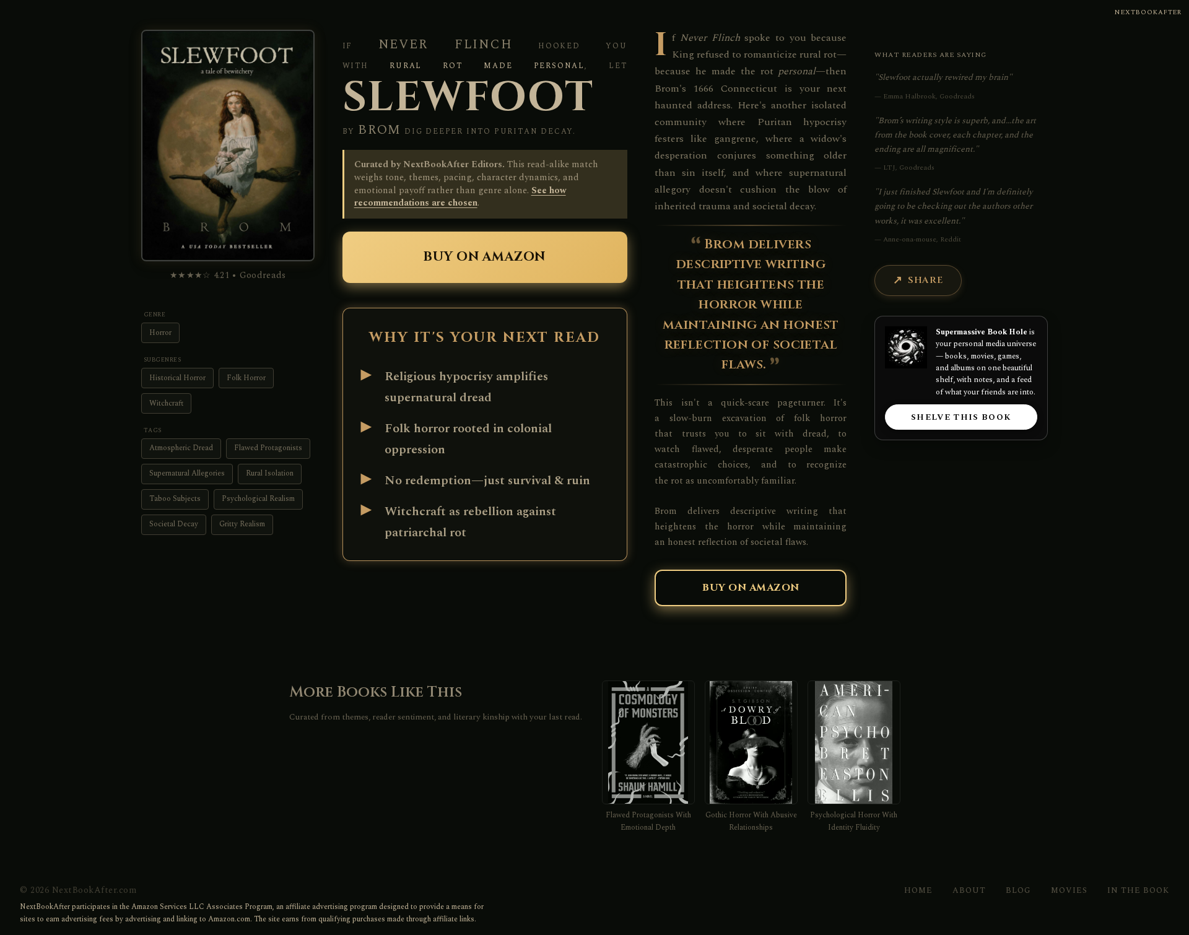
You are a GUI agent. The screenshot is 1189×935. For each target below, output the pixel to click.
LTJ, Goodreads (908, 167)
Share (925, 280)
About (969, 890)
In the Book (1138, 890)
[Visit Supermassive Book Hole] (906, 347)
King (683, 54)
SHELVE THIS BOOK (961, 417)
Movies (1069, 890)
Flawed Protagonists (268, 448)
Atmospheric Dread (181, 448)
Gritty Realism (242, 524)
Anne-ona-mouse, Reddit (922, 239)
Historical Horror (177, 378)
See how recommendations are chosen (460, 197)
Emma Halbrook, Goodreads (929, 96)
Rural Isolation (270, 473)
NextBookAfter (1148, 12)
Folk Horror (246, 378)
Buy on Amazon (485, 257)
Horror (160, 333)
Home (918, 890)
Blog (1018, 890)
